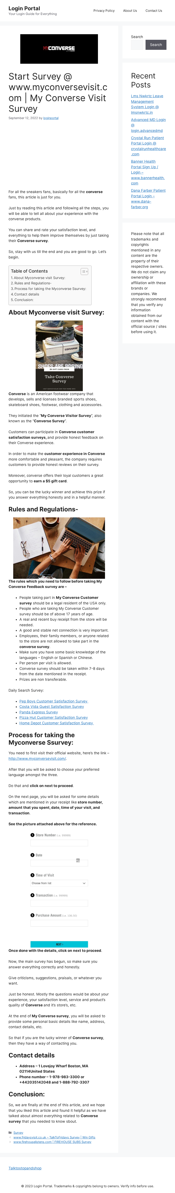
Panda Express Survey (38, 712)
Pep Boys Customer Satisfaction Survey (53, 701)
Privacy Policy (104, 11)
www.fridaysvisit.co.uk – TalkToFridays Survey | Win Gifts (54, 1137)
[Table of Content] (84, 271)
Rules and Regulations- (33, 283)
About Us (130, 11)
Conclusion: (24, 300)
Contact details (27, 294)
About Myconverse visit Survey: (40, 278)
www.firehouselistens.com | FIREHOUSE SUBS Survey (52, 1142)
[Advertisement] (59, 158)
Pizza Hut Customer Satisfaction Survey (53, 717)
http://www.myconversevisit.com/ (37, 758)
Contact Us (154, 11)
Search (137, 37)
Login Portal (24, 8)
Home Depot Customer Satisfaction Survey (56, 723)
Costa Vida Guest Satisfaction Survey (51, 706)
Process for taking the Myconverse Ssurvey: (51, 288)
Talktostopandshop (25, 1168)
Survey (18, 1132)
